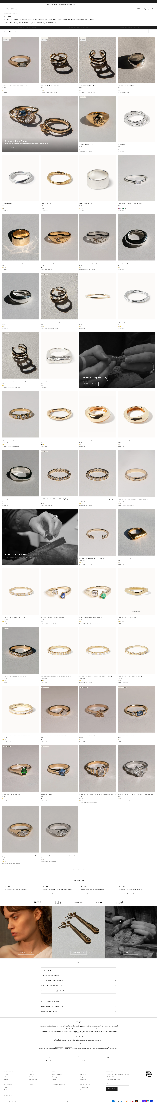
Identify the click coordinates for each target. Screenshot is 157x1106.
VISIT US (72, 9)
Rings (81, 1077)
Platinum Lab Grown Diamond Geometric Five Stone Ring (135, 794)
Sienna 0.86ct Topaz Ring (87, 735)
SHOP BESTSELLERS (26, 952)
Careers (31, 1084)
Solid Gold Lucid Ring (85, 440)
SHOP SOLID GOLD (78, 952)
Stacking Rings (50, 22)
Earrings (82, 1082)
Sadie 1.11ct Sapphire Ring (48, 794)
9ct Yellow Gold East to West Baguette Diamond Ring (95, 676)
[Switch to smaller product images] (10, 31)
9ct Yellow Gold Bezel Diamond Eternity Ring (54, 499)
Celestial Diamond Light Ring (50, 263)
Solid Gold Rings (10, 22)
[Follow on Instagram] (7, 1095)
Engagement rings (85, 1084)
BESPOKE (29, 9)
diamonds (62, 1026)
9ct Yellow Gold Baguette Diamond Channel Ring (17, 735)
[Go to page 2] (88, 870)
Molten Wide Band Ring (86, 203)
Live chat (6, 1074)
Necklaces (83, 1074)
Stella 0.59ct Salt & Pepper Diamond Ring (53, 735)
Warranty (6, 1079)
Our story (31, 1074)
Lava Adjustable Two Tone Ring (50, 85)
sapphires (56, 1026)
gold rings (66, 1025)
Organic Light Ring (46, 203)
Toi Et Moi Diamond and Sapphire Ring (52, 617)
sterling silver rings (74, 1025)
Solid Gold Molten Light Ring (126, 558)
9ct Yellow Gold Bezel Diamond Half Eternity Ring (56, 676)
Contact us (7, 1089)
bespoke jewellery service (47, 1048)
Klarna (54, 1079)
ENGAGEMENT (38, 9)
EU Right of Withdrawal (58, 1084)
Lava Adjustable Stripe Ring (87, 85)
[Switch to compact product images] (15, 31)
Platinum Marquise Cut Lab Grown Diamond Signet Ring (58, 855)
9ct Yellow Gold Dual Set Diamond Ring (130, 676)
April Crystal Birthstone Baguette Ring (130, 203)
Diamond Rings (38, 22)
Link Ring (5, 499)
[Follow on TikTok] (11, 1095)
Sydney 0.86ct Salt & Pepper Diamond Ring (15, 85)
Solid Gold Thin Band (85, 322)
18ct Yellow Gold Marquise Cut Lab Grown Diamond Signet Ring (20, 856)
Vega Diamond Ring (8, 440)
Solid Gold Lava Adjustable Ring (50, 322)
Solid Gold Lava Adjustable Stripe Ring (14, 381)
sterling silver (68, 1047)
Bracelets (83, 1079)
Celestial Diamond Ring (86, 144)
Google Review (14, 893)
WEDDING (47, 9)
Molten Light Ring (46, 381)
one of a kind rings (106, 1026)
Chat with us (49, 1060)
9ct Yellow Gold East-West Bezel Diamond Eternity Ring (96, 499)
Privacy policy (56, 1077)
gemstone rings (85, 1025)
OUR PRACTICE (63, 9)
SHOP (22, 9)
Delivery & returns (9, 1077)
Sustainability (33, 1079)
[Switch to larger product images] (4, 31)
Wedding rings (84, 1087)
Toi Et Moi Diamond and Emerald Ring (90, 617)
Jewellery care (8, 1082)
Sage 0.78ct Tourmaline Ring (11, 794)
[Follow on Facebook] (5, 1095)
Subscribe (111, 1088)
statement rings (91, 1039)
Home (5, 13)
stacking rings (73, 1039)
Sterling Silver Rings (24, 22)
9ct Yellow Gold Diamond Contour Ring (14, 676)
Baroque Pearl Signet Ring (126, 85)
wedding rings (66, 1028)
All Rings (15, 13)
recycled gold (59, 1047)
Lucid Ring (5, 322)
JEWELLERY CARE (131, 952)
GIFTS (54, 9)
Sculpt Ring (121, 144)
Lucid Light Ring (123, 263)
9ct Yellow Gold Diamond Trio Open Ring (91, 558)
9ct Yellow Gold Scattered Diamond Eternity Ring (133, 499)
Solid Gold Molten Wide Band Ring (12, 263)
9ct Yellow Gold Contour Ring (127, 617)
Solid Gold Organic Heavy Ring (50, 440)
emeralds (69, 1026)
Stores (6, 1087)
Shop (9, 13)
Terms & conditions (57, 1074)
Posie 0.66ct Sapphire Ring (126, 735)
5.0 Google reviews (108, 1060)
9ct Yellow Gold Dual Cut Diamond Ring (14, 617)
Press (30, 1082)
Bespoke (31, 1077)
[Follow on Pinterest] (9, 1095)
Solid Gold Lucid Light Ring (126, 440)
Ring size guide (8, 1084)
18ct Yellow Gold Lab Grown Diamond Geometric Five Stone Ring (97, 795)
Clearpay (54, 1082)
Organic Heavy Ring (8, 203)
